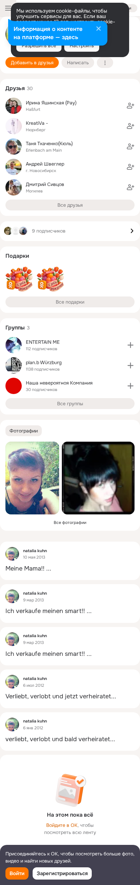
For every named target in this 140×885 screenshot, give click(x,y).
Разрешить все (39, 45)
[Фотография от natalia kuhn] (32, 478)
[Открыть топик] (70, 569)
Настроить (82, 45)
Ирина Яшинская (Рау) (51, 103)
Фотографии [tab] (24, 431)
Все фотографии (70, 522)
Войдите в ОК (61, 825)
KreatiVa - (37, 123)
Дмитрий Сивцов (45, 184)
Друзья (15, 88)
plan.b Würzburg (44, 362)
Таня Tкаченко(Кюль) (49, 143)
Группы (15, 327)
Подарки (17, 255)
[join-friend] (130, 106)
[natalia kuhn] (12, 554)
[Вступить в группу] (130, 345)
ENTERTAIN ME (43, 342)
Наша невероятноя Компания (59, 383)
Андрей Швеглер (45, 164)
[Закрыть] (98, 29)
